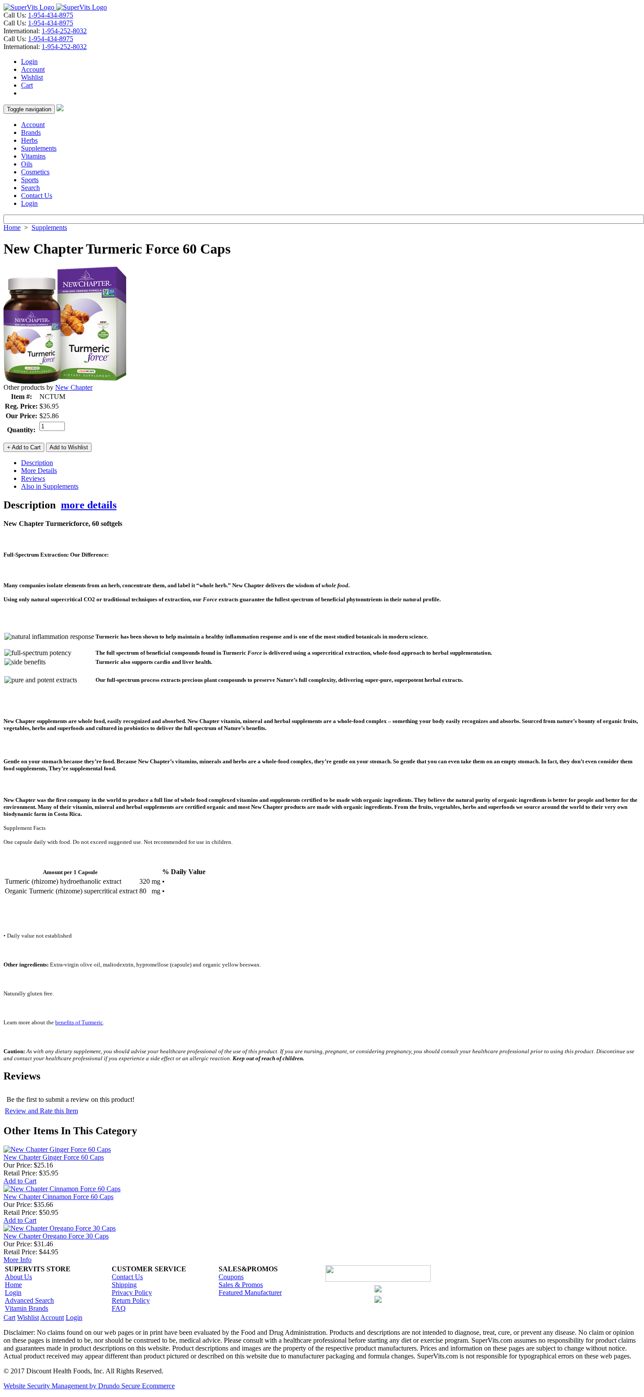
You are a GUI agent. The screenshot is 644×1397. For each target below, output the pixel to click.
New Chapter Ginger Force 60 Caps (54, 1157)
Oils (26, 164)
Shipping (124, 1284)
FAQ (119, 1308)
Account (33, 69)
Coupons (231, 1277)
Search (30, 187)
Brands (31, 132)
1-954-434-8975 (50, 15)
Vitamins (33, 156)
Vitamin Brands (26, 1308)
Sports (30, 179)
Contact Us (36, 195)
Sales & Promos (241, 1284)
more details (89, 505)
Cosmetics (35, 172)
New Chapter (73, 387)
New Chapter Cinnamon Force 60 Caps (58, 1196)
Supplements (39, 148)
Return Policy (131, 1300)
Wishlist (32, 77)
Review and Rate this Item (41, 1111)
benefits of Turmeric (79, 1022)
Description (37, 462)
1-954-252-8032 (64, 31)
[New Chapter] (65, 381)
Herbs (29, 140)
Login (29, 61)
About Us (18, 1277)
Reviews (33, 478)
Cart (27, 85)
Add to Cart (20, 1181)
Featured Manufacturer (250, 1292)
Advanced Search (29, 1300)
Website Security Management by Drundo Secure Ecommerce (89, 1386)
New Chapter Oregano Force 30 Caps (56, 1236)
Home (12, 227)
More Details (39, 470)
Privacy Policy (132, 1292)
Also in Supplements (49, 486)
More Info (18, 1259)
